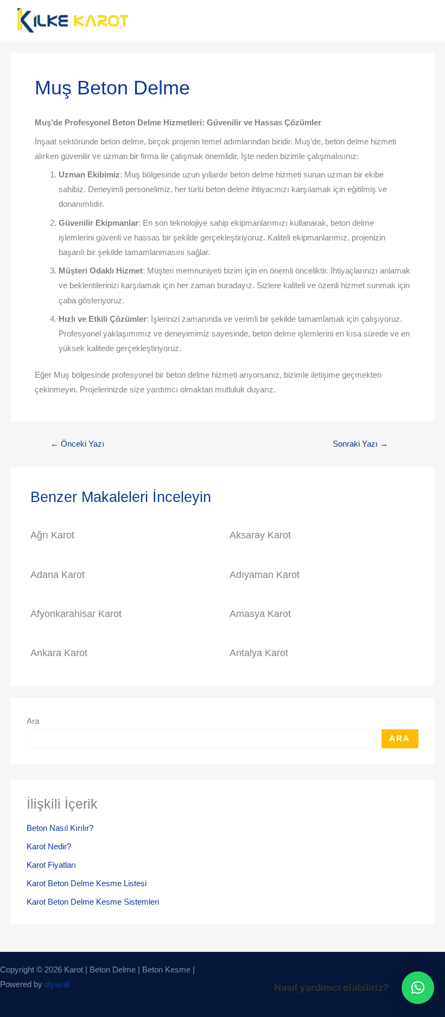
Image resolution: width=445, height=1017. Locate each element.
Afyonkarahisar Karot (76, 613)
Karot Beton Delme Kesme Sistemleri (93, 902)
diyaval (56, 984)
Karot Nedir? (49, 846)
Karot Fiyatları (51, 865)
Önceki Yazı (77, 444)
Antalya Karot (259, 652)
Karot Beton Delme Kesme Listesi (87, 883)
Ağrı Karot (52, 535)
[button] (418, 987)
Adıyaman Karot (265, 574)
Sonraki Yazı (360, 444)
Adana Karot (57, 574)
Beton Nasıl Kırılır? (60, 828)
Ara (33, 721)
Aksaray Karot (260, 535)
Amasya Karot (260, 613)
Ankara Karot (58, 652)
